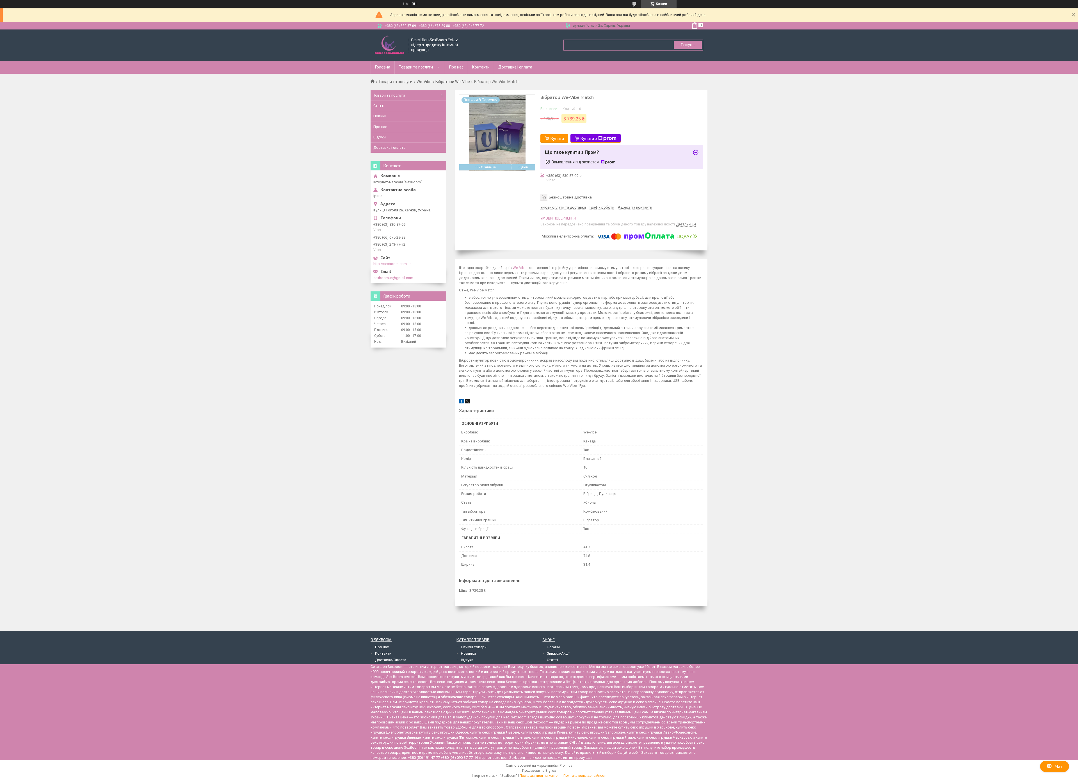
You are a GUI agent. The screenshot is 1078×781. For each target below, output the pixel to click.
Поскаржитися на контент (540, 776)
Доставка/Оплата (390, 660)
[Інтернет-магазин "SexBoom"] (389, 45)
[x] (467, 402)
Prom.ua (565, 766)
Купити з (589, 138)
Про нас (456, 67)
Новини (379, 116)
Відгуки (379, 137)
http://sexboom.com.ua (392, 264)
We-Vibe (424, 81)
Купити (557, 138)
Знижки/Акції (558, 653)
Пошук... (688, 45)
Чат (1058, 766)
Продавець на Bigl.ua (539, 771)
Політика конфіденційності (584, 776)
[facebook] (461, 402)
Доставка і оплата (515, 67)
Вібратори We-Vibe (452, 81)
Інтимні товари (474, 647)
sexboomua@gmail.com (393, 278)
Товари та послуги (416, 67)
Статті (378, 106)
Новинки (468, 653)
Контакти (481, 67)
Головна (382, 67)
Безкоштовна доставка (570, 196)
